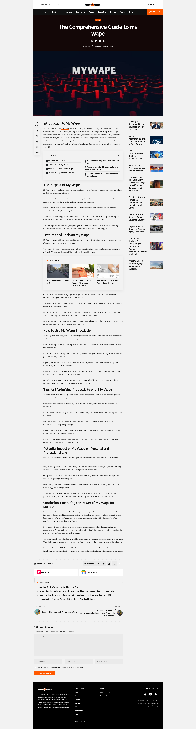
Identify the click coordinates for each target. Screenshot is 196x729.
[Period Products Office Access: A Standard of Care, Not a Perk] (83, 271)
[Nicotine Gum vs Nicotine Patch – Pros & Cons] (108, 271)
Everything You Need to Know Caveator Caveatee (137, 217)
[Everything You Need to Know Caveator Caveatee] (156, 217)
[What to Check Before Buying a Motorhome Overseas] (156, 265)
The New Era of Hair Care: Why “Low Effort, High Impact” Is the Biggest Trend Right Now (136, 184)
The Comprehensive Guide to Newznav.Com (135, 154)
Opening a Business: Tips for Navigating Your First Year (136, 125)
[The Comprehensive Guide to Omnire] (58, 271)
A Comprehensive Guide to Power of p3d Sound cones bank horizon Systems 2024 (75, 595)
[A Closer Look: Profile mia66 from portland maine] (156, 168)
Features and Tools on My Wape (60, 169)
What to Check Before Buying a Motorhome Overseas (135, 264)
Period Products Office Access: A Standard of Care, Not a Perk (81, 282)
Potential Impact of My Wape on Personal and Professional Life (102, 168)
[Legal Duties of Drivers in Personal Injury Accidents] (156, 229)
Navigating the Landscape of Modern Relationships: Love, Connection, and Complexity (76, 591)
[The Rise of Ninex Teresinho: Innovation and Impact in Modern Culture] (156, 202)
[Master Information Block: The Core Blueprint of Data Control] (156, 140)
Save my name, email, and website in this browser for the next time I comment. (60, 667)
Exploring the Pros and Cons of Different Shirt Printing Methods (67, 599)
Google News (92, 572)
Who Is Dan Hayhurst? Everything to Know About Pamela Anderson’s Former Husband (137, 246)
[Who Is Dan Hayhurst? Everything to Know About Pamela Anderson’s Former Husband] (156, 246)
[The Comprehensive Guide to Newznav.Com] (156, 154)
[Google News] (83, 572)
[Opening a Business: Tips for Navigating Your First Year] (156, 125)
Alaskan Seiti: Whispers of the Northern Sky (58, 587)
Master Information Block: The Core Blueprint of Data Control (137, 140)
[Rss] (153, 4)
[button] (104, 41)
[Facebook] (148, 4)
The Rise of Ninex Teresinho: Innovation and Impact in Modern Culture (136, 202)
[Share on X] (91, 41)
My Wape (65, 128)
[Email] (100, 41)
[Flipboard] (39, 572)
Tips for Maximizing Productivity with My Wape (102, 162)
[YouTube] (150, 4)
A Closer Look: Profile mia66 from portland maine (137, 168)
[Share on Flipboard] (96, 41)
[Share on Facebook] (87, 41)
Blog (98, 20)
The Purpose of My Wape (58, 165)
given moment (75, 533)
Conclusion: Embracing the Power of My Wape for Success (101, 175)
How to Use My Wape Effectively (61, 173)
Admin (87, 46)
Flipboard (45, 572)
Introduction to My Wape (58, 160)
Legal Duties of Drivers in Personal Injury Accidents (137, 229)
